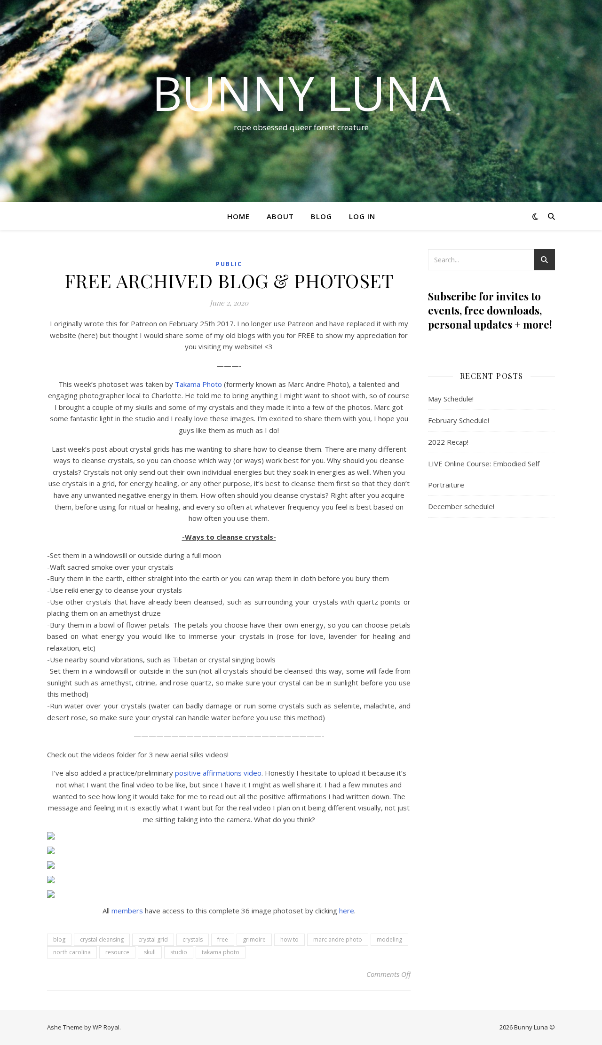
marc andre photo (337, 939)
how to (289, 939)
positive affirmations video (218, 773)
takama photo (220, 952)
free (222, 939)
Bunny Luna (301, 92)
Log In (362, 216)
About (280, 216)
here (346, 910)
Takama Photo (198, 384)
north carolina (72, 952)
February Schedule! (458, 420)
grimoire (254, 939)
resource (117, 952)
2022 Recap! (448, 442)
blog (59, 939)
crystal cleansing (102, 939)
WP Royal (106, 1027)
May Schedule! (451, 398)
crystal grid (153, 939)
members (127, 910)
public (229, 264)
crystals (192, 939)
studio (178, 952)
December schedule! (461, 506)
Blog (321, 216)
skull (150, 952)
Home (238, 216)
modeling (389, 939)
